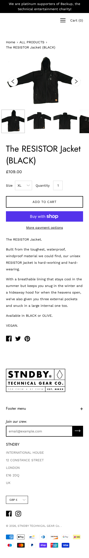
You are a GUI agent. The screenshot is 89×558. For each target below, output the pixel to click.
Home (10, 42)
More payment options (44, 227)
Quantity (43, 185)
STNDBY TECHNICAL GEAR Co (38, 525)
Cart (76, 20)
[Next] (76, 81)
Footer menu (16, 408)
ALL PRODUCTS (31, 42)
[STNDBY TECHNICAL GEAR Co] (9, 339)
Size (9, 185)
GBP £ (13, 499)
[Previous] (13, 81)
